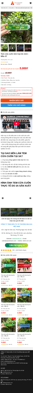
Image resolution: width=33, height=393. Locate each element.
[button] (2, 198)
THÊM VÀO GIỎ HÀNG (16, 105)
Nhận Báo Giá (16, 100)
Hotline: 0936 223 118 (6, 373)
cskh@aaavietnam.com (7, 372)
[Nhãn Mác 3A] (16, 5)
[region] (16, 202)
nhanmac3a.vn (16, 238)
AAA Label (10, 59)
